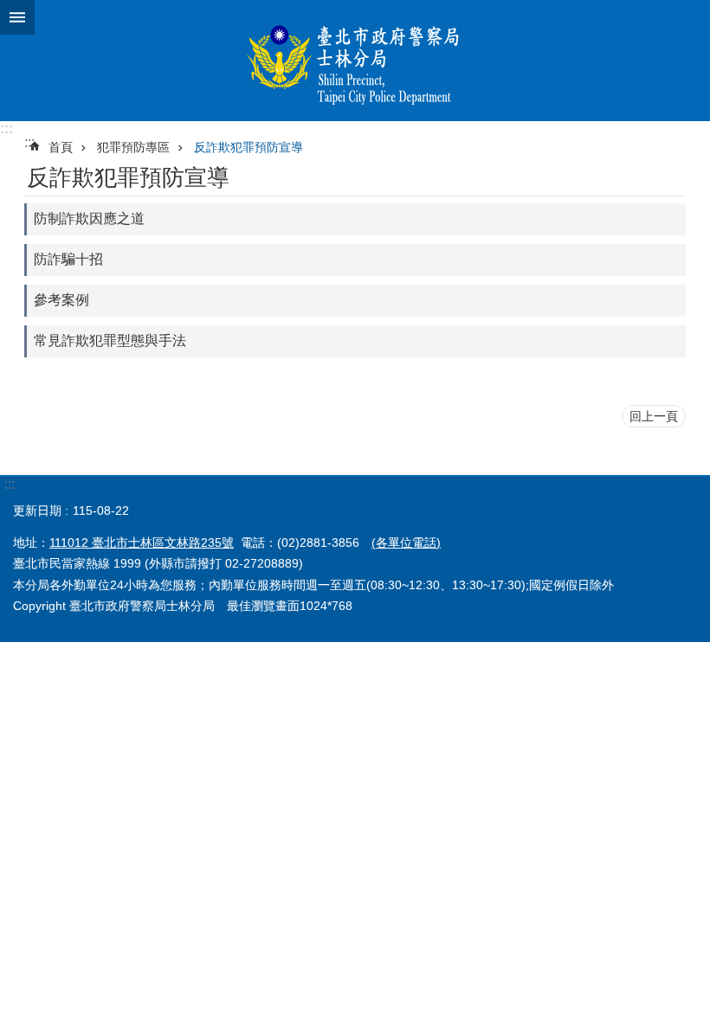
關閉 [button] (17, 17)
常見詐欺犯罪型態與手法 (110, 340)
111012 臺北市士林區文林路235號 (141, 542)
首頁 (60, 147)
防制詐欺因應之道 (89, 218)
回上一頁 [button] (653, 416)
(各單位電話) (406, 542)
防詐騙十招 (68, 259)
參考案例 (61, 299)
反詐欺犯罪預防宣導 (248, 147)
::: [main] (29, 142)
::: (6, 128)
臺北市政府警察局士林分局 (355, 60)
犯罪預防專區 (133, 147)
